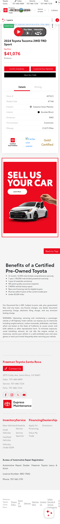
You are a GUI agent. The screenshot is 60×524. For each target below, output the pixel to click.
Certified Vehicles (7, 438)
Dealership (49, 420)
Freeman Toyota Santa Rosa (6, 503)
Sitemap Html (35, 503)
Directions (47, 425)
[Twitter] (18, 395)
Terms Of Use (20, 503)
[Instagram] (12, 395)
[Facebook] (6, 395)
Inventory (9, 420)
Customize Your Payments (43, 69)
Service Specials (20, 434)
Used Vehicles (7, 431)
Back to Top (52, 251)
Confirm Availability (16, 69)
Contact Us (14, 368)
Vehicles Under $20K (8, 446)
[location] (56, 2)
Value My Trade (33, 434)
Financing (35, 420)
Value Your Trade (30, 75)
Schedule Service (20, 427)
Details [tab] (22, 86)
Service (21, 420)
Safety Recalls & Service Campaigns (52, 503)
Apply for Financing (33, 427)
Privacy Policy (14, 503)
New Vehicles (9, 425)
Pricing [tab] (38, 86)
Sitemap (27, 503)
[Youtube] (24, 395)
